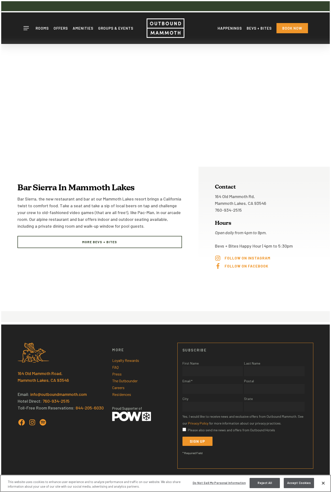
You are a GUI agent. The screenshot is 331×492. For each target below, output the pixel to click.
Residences (121, 394)
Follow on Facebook (246, 266)
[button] (26, 28)
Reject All (265, 483)
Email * (187, 381)
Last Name (252, 363)
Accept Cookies (299, 483)
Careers (118, 387)
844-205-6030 (90, 407)
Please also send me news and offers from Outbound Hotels (231, 430)
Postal (249, 381)
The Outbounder (125, 380)
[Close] (323, 483)
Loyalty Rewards (125, 360)
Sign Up (197, 441)
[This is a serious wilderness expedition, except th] (162, 262)
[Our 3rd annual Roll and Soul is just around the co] (37, 262)
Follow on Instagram (247, 258)
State (248, 399)
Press (117, 374)
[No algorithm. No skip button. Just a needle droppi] (79, 262)
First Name (190, 363)
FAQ (115, 367)
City (185, 399)
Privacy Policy (198, 423)
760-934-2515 (56, 401)
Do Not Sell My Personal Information (219, 483)
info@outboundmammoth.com (58, 394)
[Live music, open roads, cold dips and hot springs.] (120, 262)
